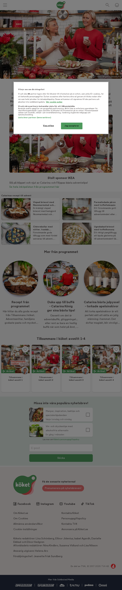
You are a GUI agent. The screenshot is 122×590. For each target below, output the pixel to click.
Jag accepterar (71, 126)
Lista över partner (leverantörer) (34, 118)
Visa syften (48, 126)
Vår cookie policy (54, 102)
